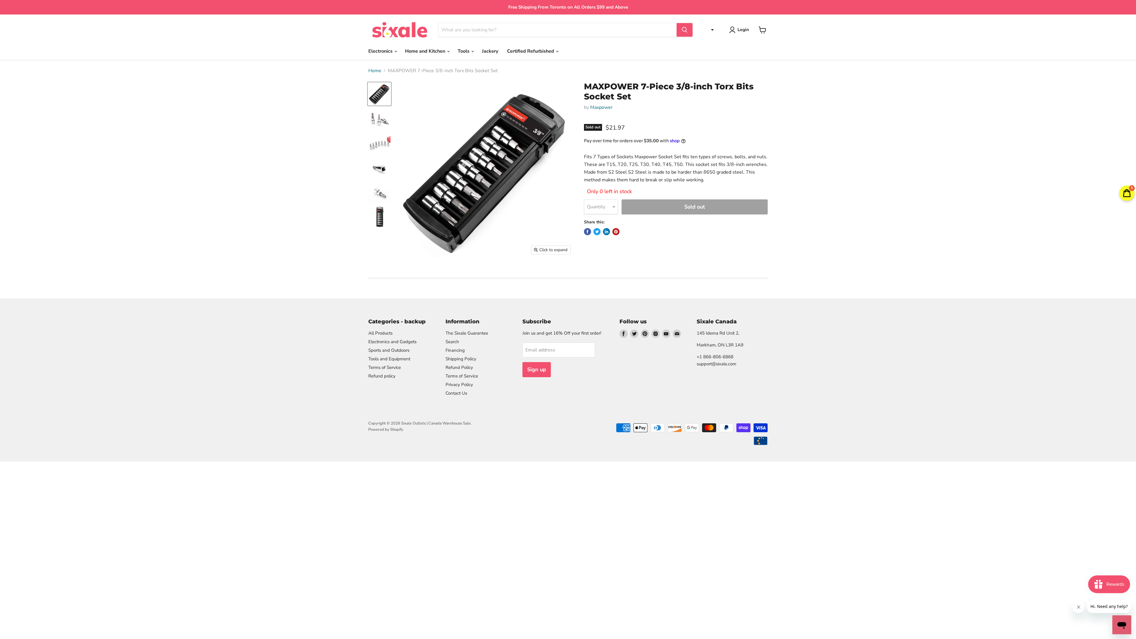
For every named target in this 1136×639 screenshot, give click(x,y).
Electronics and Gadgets (392, 342)
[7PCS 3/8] (379, 94)
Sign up (536, 369)
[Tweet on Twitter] (597, 231)
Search (452, 342)
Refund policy (382, 376)
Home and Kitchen (425, 51)
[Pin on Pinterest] (615, 231)
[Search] (685, 30)
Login (743, 30)
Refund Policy (459, 367)
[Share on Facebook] (587, 231)
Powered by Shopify (385, 429)
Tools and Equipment (389, 359)
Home (374, 70)
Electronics (381, 51)
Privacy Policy (459, 385)
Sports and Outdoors (388, 350)
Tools (464, 51)
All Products (380, 333)
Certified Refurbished (531, 51)
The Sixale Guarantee (467, 333)
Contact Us (456, 393)
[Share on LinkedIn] (606, 231)
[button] (710, 30)
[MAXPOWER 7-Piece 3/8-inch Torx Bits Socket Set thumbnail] (379, 118)
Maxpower (601, 107)
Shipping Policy (461, 359)
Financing (455, 350)
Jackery (490, 51)
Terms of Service (384, 367)
